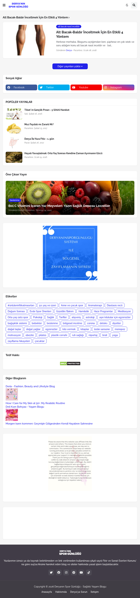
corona (91, 323)
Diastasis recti (114, 305)
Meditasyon (124, 311)
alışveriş (76, 317)
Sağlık (50, 317)
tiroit (104, 335)
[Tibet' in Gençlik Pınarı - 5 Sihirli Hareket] (14, 113)
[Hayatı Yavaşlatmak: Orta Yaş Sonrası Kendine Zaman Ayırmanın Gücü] (14, 157)
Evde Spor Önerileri (40, 311)
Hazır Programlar (103, 311)
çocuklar (40, 341)
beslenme (52, 323)
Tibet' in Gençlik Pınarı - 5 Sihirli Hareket (46, 110)
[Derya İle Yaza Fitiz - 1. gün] (14, 142)
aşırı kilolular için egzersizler (115, 317)
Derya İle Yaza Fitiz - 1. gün (39, 138)
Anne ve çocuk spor (72, 305)
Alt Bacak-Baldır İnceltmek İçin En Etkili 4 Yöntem (89, 34)
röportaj (93, 335)
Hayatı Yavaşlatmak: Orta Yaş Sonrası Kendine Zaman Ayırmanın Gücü (63, 153)
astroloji (90, 317)
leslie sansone (102, 329)
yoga (115, 335)
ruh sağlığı (78, 335)
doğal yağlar (33, 329)
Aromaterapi (95, 305)
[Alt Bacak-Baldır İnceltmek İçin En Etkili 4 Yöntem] (29, 40)
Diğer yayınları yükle (69, 66)
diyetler (116, 323)
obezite (30, 335)
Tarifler (63, 317)
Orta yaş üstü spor (18, 317)
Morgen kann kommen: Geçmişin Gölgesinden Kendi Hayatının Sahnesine (49, 423)
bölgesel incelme (72, 323)
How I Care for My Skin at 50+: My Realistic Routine (35, 403)
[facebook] (59, 572)
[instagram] (66, 572)
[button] (4, 5)
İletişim (95, 592)
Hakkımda (61, 592)
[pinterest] (74, 572)
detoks (103, 323)
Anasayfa (46, 592)
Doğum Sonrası (16, 311)
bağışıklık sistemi (17, 323)
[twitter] (51, 572)
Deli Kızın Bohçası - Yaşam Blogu (25, 406)
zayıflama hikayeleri (19, 341)
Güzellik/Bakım (65, 311)
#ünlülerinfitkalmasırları (21, 305)
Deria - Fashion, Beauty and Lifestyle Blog (30, 386)
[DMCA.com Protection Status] (70, 364)
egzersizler (51, 329)
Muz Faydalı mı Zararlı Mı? (39, 124)
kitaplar (85, 329)
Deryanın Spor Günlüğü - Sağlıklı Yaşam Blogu (80, 586)
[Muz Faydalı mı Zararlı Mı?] (14, 128)
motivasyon (14, 335)
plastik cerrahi (59, 335)
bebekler (37, 323)
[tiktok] (89, 572)
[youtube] (81, 572)
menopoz (120, 329)
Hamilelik (84, 311)
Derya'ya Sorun (78, 592)
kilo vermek (69, 329)
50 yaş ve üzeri (47, 305)
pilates (42, 335)
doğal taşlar (14, 329)
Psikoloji (37, 317)
